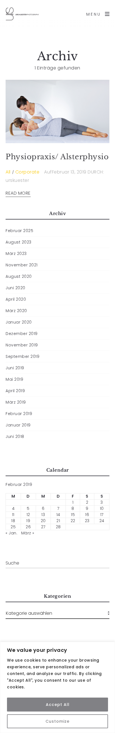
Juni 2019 (15, 368)
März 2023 (16, 253)
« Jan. (11, 533)
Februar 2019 (19, 413)
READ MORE (18, 193)
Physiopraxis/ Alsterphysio (57, 156)
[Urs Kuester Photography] (22, 14)
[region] (57, 687)
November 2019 (22, 345)
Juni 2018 (15, 436)
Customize (57, 721)
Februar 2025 (19, 230)
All (8, 172)
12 (28, 514)
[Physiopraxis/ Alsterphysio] (57, 111)
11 (13, 514)
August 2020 (19, 276)
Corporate (27, 172)
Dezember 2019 (22, 333)
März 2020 (16, 311)
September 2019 (22, 356)
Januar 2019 (18, 425)
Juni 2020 (15, 288)
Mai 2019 (14, 379)
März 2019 (16, 402)
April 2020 (16, 299)
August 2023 (19, 242)
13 (43, 514)
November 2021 (22, 265)
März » (27, 533)
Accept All (58, 704)
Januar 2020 (19, 322)
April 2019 (15, 391)
